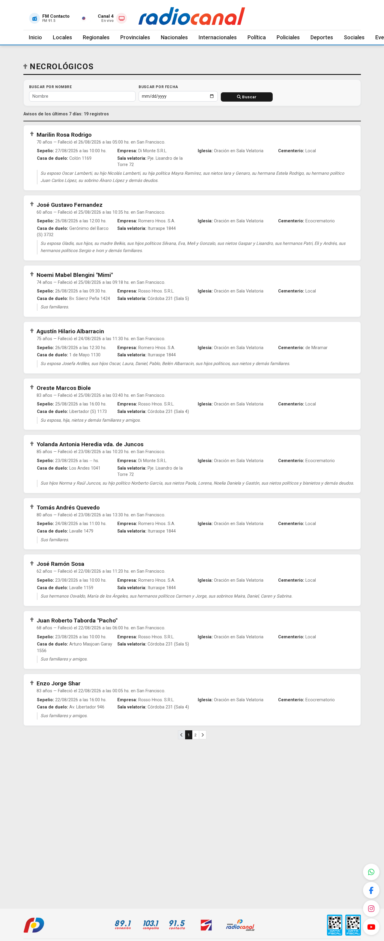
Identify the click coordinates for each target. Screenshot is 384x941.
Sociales (354, 37)
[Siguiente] (202, 735)
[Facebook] (371, 890)
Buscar (249, 97)
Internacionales (218, 37)
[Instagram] (371, 908)
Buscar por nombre (50, 87)
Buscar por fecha (158, 87)
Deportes (321, 37)
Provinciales (135, 37)
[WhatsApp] (371, 872)
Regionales (96, 37)
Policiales (288, 37)
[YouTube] (371, 927)
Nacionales (174, 37)
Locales (62, 37)
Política (257, 37)
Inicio (35, 37)
